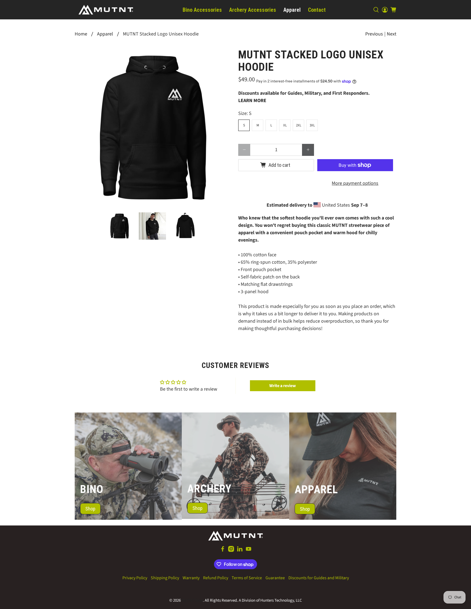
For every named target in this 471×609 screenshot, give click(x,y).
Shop (90, 509)
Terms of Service (247, 578)
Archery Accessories (252, 10)
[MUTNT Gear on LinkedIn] (240, 551)
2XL (298, 125)
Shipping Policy (165, 578)
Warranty (191, 578)
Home (81, 34)
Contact (317, 10)
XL (285, 125)
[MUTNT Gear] (105, 9)
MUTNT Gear (192, 600)
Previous (374, 34)
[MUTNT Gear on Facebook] (223, 551)
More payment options (355, 183)
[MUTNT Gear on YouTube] (249, 551)
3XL (312, 125)
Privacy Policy (134, 578)
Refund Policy (215, 578)
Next (391, 34)
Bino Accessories (202, 10)
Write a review (282, 386)
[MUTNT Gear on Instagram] (231, 551)
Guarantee (275, 578)
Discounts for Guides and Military (318, 578)
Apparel (292, 10)
